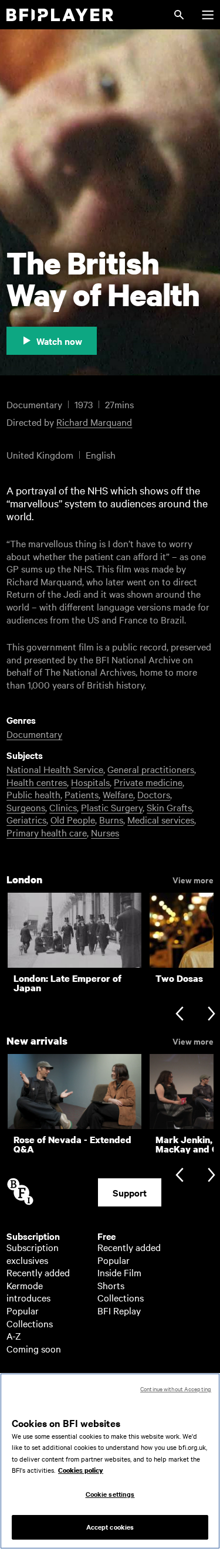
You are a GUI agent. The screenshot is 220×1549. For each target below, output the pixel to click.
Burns (111, 819)
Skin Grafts (169, 807)
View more (193, 879)
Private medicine (148, 781)
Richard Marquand (94, 421)
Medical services (160, 819)
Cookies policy (80, 1470)
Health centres (36, 781)
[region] (110, 1461)
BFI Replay (119, 1310)
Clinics (63, 807)
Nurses (105, 832)
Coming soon (33, 1348)
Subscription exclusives (32, 1253)
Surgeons (25, 807)
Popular (22, 1310)
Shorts (110, 1285)
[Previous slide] (179, 1015)
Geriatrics (26, 819)
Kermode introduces (28, 1291)
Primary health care (46, 832)
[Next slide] (211, 1015)
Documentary (34, 733)
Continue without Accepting (175, 1388)
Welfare (118, 794)
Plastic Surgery (112, 807)
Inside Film (119, 1272)
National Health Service (54, 768)
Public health (33, 794)
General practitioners (150, 768)
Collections (29, 1323)
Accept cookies (110, 1526)
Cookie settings (110, 1494)
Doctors (153, 794)
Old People (72, 819)
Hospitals (90, 781)
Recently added (38, 1272)
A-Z (13, 1335)
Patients (82, 794)
